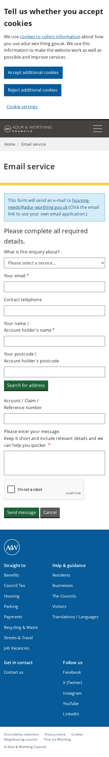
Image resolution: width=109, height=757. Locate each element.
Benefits (11, 575)
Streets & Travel (18, 637)
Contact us (14, 672)
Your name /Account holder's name (27, 327)
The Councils (64, 596)
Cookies (77, 734)
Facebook (72, 672)
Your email (15, 276)
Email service (33, 144)
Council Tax (14, 585)
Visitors (59, 606)
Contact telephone (23, 299)
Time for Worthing (57, 739)
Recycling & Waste (21, 627)
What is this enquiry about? (32, 252)
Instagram (72, 693)
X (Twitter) (72, 682)
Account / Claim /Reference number (23, 404)
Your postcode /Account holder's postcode (31, 357)
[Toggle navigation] (97, 128)
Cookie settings (22, 107)
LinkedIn (71, 713)
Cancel (50, 512)
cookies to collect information (50, 37)
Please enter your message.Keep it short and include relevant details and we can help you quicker (53, 438)
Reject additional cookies (32, 90)
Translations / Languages (75, 616)
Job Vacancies (16, 648)
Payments (13, 616)
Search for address (26, 385)
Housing (11, 596)
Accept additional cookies (33, 72)
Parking (11, 606)
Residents (61, 575)
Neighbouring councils (21, 739)
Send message (21, 512)
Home (10, 144)
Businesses (62, 585)
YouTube (71, 703)
